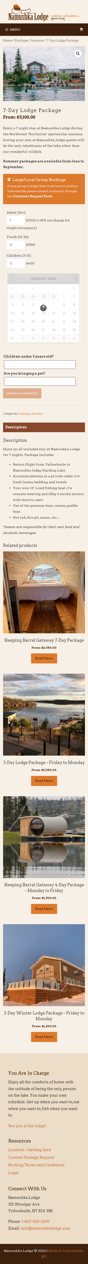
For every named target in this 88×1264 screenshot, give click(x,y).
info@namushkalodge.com (45, 1228)
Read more (44, 658)
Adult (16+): (16, 212)
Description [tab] (16, 427)
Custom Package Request (31, 1157)
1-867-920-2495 (36, 1221)
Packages (22, 40)
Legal (13, 1173)
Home (7, 40)
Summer (37, 40)
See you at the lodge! (27, 1126)
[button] (78, 53)
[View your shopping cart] (81, 30)
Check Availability (22, 393)
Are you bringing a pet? (24, 373)
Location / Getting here (29, 1150)
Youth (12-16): (18, 237)
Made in (55, 1251)
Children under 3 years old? (28, 356)
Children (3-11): (19, 255)
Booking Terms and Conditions (36, 1165)
